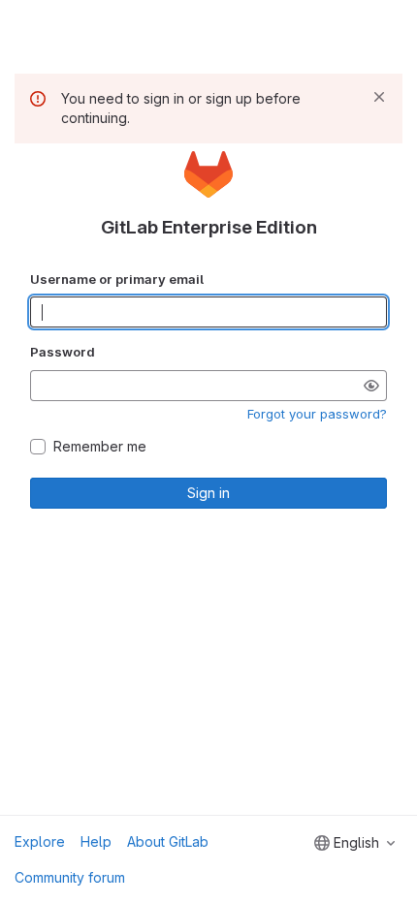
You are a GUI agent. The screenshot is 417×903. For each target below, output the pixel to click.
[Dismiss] (379, 97)
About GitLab (167, 841)
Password (62, 351)
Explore (40, 841)
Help (96, 841)
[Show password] (371, 385)
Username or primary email (117, 279)
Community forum (70, 877)
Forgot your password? (317, 413)
